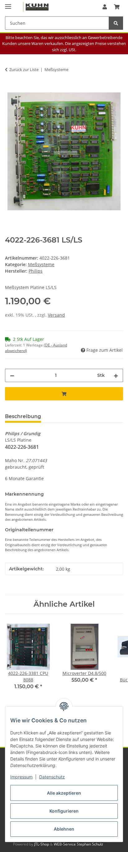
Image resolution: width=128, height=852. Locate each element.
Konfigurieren (64, 811)
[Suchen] (116, 23)
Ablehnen (64, 829)
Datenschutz (52, 776)
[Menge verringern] (12, 375)
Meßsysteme (41, 264)
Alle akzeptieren (64, 793)
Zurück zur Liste (24, 69)
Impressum (21, 776)
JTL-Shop (42, 844)
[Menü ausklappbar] (8, 4)
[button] (104, 7)
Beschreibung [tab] (23, 416)
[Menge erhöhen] (116, 375)
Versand (56, 315)
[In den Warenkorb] (10, 89)
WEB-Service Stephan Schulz (78, 844)
